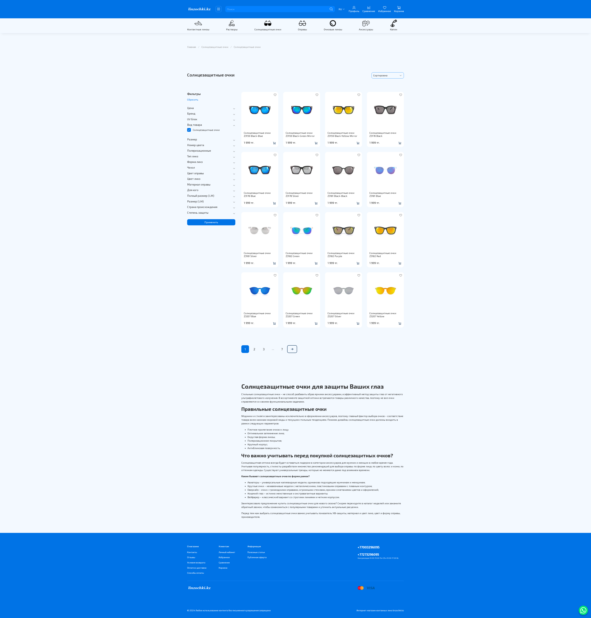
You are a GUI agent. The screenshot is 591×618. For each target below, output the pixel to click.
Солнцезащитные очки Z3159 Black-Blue (257, 134)
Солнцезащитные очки (267, 29)
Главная (191, 46)
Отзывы (191, 557)
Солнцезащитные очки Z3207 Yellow (382, 315)
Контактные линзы (198, 29)
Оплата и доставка (196, 567)
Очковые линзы (333, 29)
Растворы (231, 29)
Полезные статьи (256, 552)
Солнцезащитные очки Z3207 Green (299, 315)
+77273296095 (368, 554)
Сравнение (224, 562)
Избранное (224, 557)
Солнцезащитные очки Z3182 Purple (341, 255)
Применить (211, 222)
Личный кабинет (227, 552)
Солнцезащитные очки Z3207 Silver (341, 315)
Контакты (192, 552)
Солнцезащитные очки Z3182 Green (299, 255)
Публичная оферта (257, 557)
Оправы (302, 29)
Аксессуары (366, 29)
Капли (393, 29)
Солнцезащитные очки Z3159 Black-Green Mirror (300, 134)
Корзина (223, 567)
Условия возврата (196, 562)
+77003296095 (369, 547)
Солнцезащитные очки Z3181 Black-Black (341, 194)
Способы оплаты (195, 573)
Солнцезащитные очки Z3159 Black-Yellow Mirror (342, 134)
